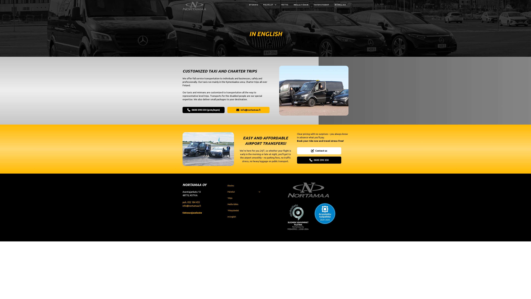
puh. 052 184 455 (191, 202)
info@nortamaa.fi (192, 205)
